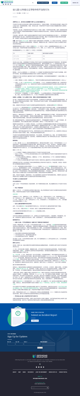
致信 (50, 166)
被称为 (55, 105)
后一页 (17, 341)
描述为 (29, 107)
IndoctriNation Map (43, 2)
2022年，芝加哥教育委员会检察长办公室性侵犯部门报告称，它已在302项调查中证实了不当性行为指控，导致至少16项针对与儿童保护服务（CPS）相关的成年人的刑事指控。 (40, 87)
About (14, 372)
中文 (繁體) (23, 13)
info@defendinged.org (40, 378)
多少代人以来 (24, 41)
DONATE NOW (64, 2)
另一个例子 (16, 254)
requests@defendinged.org (40, 383)
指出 (23, 65)
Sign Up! (40, 347)
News (24, 372)
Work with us (53, 372)
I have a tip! (35, 320)
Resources (31, 372)
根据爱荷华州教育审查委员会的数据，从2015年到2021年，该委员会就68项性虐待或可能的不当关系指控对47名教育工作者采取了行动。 (41, 91)
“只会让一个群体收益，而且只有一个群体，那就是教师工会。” (40, 283)
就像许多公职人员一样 (22, 268)
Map (19, 372)
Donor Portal (63, 372)
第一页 (9, 341)
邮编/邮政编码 (43, 341)
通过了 (24, 206)
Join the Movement (41, 372)
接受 (53, 225)
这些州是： (16, 194)
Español (14, 13)
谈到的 (20, 281)
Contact (55, 2)
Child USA (34, 211)
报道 (17, 259)
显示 (35, 46)
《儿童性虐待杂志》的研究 (29, 82)
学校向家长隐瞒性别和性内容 (31, 288)
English (27, 13)
